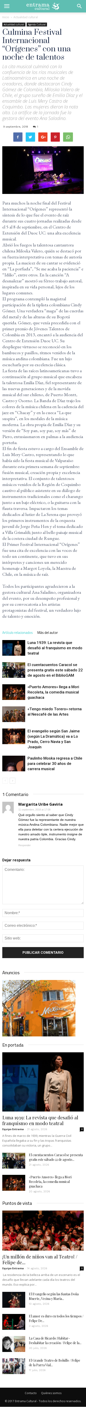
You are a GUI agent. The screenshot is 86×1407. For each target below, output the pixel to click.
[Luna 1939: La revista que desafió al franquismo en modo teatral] (13, 648)
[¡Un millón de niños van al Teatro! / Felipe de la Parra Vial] (43, 1231)
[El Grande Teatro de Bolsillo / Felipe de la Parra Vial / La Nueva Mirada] (13, 1366)
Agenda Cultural (37, 24)
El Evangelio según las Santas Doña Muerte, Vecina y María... (54, 1296)
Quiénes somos (51, 1393)
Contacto (31, 1393)
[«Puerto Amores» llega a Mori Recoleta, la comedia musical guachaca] (13, 692)
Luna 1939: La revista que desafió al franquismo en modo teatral (55, 647)
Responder (24, 845)
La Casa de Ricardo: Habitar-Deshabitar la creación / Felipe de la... (55, 1340)
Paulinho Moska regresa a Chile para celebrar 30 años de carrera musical (55, 763)
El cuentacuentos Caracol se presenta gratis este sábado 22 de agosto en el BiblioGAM (55, 670)
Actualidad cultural (14, 24)
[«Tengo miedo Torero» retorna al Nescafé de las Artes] (13, 714)
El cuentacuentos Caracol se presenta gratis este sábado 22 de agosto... (56, 1157)
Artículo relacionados (17, 632)
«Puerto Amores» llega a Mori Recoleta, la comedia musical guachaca (53, 692)
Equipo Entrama (13, 1129)
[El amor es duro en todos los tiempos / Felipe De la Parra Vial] (13, 1322)
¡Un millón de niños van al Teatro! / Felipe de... (40, 1259)
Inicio (5, 17)
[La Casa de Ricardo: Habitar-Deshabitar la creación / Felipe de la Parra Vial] (13, 1344)
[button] (79, 6)
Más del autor (47, 632)
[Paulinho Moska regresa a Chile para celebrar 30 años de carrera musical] (13, 764)
